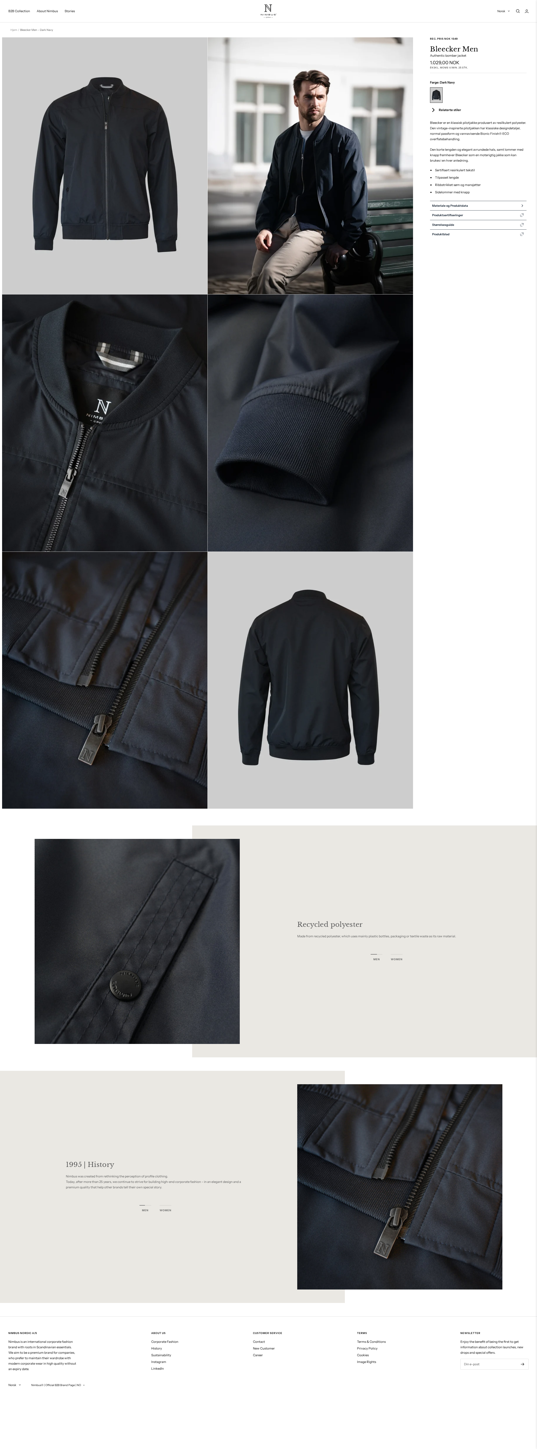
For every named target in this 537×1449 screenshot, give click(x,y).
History (156, 1348)
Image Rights (366, 1362)
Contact (259, 1342)
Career (258, 1355)
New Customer (264, 1348)
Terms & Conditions (371, 1342)
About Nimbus (47, 11)
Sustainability (161, 1355)
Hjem (13, 29)
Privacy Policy (367, 1348)
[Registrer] (522, 1364)
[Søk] (518, 11)
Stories (70, 11)
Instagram (158, 1362)
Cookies (363, 1355)
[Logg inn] (527, 11)
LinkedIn (157, 1369)
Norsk (501, 11)
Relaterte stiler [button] (450, 110)
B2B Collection (19, 11)
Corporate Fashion (164, 1342)
